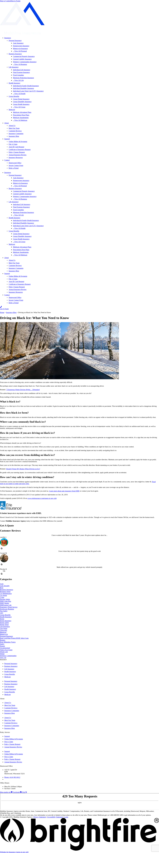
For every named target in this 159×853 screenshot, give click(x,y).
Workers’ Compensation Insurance (24, 62)
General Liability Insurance (22, 59)
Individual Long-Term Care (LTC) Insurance (28, 91)
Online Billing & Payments (18, 141)
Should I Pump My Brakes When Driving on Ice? (23, 469)
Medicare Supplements (21, 117)
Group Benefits (14, 96)
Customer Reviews (15, 131)
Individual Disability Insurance (23, 88)
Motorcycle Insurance (20, 48)
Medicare (12, 110)
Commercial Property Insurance (24, 56)
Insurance (7, 38)
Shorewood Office (15, 163)
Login (66, 817)
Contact (7, 160)
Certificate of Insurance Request (20, 149)
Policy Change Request (17, 152)
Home (2, 312)
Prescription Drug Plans (21, 115)
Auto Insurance (18, 43)
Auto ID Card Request (16, 147)
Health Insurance (14, 83)
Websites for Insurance (14, 852)
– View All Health (19, 94)
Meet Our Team (14, 128)
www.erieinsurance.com (42, 498)
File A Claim (13, 144)
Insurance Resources (16, 157)
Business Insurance (15, 54)
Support (7, 139)
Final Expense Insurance (21, 72)
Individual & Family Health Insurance (26, 86)
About (6, 123)
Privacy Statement (40, 817)
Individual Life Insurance (21, 70)
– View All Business (20, 64)
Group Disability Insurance (22, 102)
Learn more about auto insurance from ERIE (64, 491)
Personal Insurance (15, 40)
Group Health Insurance (21, 104)
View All (3, 658)
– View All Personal (20, 51)
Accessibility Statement (55, 817)
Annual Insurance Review (17, 155)
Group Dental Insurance (21, 99)
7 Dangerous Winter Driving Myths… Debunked (23, 390)
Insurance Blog (14, 136)
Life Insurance (13, 67)
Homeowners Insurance (21, 46)
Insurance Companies (16, 133)
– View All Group (19, 107)
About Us (12, 125)
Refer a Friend (13, 168)
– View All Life (18, 80)
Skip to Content (5, 1)
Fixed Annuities (18, 75)
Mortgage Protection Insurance (23, 78)
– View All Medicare (20, 120)
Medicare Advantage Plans (22, 112)
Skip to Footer (15, 1)
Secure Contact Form (16, 165)
